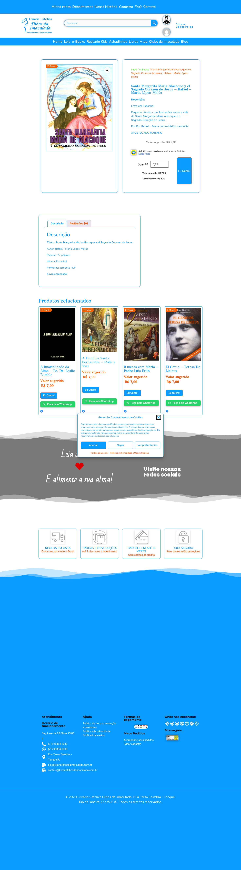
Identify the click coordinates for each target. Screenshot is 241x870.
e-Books (78, 41)
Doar (141, 164)
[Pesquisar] (154, 23)
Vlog (143, 41)
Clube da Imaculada (164, 41)
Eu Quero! (184, 171)
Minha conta (61, 6)
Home (57, 41)
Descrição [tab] (57, 223)
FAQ (138, 6)
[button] (158, 417)
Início (134, 69)
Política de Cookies (99, 452)
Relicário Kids (97, 41)
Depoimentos (82, 6)
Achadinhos (118, 41)
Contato (149, 6)
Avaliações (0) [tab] (79, 223)
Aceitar (93, 445)
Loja (67, 41)
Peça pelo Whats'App (59, 404)
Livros (133, 41)
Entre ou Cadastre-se (184, 25)
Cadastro (126, 6)
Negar (120, 445)
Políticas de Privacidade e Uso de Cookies (129, 452)
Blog (184, 41)
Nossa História (106, 6)
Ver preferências (148, 445)
